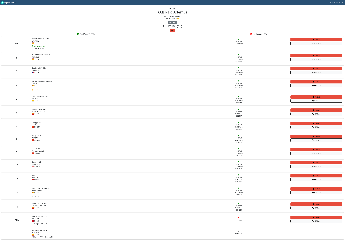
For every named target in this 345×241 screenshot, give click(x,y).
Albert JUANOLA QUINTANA (41, 188)
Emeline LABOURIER (39, 68)
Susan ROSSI (36, 162)
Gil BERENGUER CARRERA (40, 39)
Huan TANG (36, 149)
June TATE (35, 175)
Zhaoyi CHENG (37, 136)
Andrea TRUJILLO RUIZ (39, 204)
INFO (172, 31)
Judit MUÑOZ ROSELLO (40, 230)
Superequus (10, 2)
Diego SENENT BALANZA (40, 96)
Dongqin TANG (37, 123)
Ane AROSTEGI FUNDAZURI (41, 55)
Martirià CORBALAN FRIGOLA (42, 81)
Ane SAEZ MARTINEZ (39, 110)
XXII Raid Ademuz (172, 12)
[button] (332, 2)
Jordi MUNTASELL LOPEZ (40, 217)
